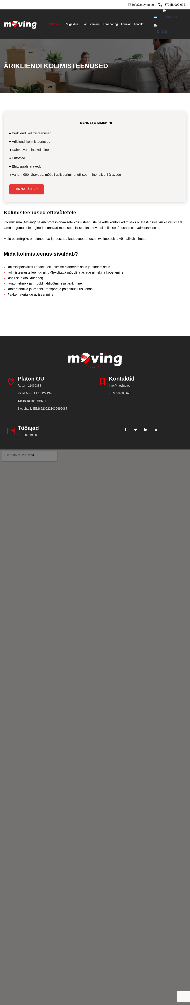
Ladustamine (91, 24)
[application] (61, 24)
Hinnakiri (126, 24)
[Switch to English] (160, 31)
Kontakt (138, 24)
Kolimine (54, 24)
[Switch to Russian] (170, 16)
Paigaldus (71, 24)
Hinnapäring (109, 24)
